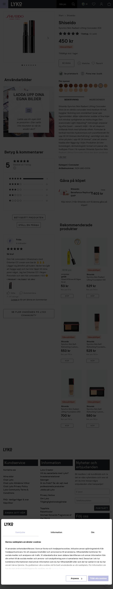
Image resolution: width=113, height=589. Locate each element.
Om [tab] (92, 532)
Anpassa (75, 578)
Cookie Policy (58, 568)
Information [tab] (56, 532)
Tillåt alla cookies (98, 578)
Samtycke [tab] (20, 532)
